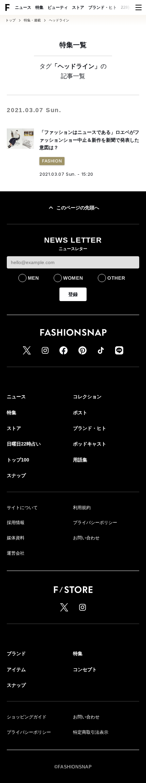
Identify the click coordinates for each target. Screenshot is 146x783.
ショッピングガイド (27, 716)
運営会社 (15, 553)
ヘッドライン (59, 20)
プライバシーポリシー (95, 522)
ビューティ (58, 7)
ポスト (80, 412)
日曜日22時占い (24, 444)
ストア (78, 7)
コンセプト (85, 669)
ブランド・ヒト (102, 7)
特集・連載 (32, 20)
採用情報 (15, 522)
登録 (73, 294)
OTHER (116, 278)
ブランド (16, 653)
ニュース (23, 7)
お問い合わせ (86, 537)
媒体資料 (15, 537)
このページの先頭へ (77, 207)
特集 (39, 7)
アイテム (16, 669)
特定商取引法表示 (90, 732)
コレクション (87, 396)
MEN (33, 278)
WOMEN (73, 278)
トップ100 (18, 460)
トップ (10, 20)
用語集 (80, 460)
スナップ (16, 475)
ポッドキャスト (89, 444)
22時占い (129, 7)
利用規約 (82, 507)
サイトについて (22, 507)
